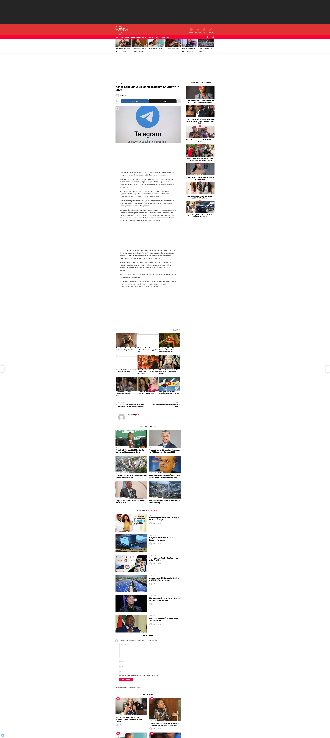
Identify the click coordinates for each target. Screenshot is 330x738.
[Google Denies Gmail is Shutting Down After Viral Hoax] (131, 563)
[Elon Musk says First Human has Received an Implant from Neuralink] (131, 603)
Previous (116, 46)
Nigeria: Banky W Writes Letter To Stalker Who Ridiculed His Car (200, 216)
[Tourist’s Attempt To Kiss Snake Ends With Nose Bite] (173, 43)
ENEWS (127, 37)
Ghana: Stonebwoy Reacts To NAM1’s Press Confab (200, 141)
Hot (204, 32)
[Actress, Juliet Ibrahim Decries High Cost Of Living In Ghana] (200, 169)
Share (117, 108)
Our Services (165, 37)
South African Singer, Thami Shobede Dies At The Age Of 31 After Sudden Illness (200, 101)
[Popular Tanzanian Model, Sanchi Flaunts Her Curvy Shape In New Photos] (189, 43)
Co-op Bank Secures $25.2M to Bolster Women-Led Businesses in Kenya (130, 451)
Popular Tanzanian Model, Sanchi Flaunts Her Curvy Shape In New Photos (189, 50)
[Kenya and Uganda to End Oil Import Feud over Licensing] (165, 490)
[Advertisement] (165, 12)
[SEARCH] (211, 37)
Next (213, 46)
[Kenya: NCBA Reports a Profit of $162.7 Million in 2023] (131, 490)
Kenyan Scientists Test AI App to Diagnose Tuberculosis (161, 539)
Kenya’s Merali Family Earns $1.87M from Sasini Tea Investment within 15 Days (164, 476)
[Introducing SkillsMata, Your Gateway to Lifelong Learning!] (131, 523)
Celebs (138, 37)
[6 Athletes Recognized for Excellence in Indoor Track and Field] (206, 43)
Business (126, 447)
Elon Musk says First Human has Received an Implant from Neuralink (165, 599)
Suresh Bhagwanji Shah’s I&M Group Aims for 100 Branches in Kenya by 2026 (164, 451)
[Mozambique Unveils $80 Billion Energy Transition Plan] (131, 623)
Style (144, 37)
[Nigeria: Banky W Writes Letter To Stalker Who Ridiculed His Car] (200, 207)
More (156, 37)
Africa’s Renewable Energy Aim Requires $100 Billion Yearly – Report (164, 579)
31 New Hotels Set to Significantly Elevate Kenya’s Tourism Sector (131, 476)
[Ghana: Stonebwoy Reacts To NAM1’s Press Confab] (200, 132)
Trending (210, 32)
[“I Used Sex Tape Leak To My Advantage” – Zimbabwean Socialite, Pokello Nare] (140, 43)
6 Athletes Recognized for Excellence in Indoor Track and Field (205, 50)
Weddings (150, 37)
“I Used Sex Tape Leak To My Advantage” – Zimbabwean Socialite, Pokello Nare (139, 50)
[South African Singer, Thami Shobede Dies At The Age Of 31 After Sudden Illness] (200, 92)
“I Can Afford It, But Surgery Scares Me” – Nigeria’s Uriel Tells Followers (200, 197)
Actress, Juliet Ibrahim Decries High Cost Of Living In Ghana (200, 178)
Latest (191, 32)
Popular (198, 32)
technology (153, 511)
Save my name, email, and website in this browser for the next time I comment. (140, 675)
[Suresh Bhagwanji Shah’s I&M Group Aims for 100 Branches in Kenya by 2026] (165, 439)
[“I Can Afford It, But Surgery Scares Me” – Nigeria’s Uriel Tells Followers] (200, 188)
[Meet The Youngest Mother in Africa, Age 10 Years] (156, 43)
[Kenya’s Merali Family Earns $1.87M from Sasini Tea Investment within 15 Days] (165, 464)
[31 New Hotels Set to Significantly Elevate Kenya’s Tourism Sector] (131, 464)
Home (121, 37)
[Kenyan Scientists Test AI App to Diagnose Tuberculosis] (131, 543)
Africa (132, 37)
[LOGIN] (213, 37)
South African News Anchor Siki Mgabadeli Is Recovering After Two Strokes (123, 50)
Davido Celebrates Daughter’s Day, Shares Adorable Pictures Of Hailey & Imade (200, 159)
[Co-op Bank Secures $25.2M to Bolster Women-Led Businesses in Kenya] (131, 439)
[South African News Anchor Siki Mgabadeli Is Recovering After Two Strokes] (123, 43)
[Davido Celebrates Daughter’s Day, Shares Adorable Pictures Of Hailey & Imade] (200, 150)
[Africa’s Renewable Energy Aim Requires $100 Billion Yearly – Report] (131, 583)
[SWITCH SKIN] (208, 37)
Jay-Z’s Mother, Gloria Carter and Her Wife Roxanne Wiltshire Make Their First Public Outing (200, 121)
